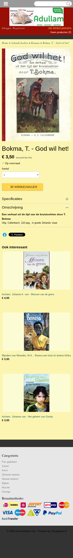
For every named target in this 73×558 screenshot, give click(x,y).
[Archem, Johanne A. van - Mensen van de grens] (36, 270)
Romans (35, 43)
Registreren (19, 28)
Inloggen (6, 28)
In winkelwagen (23, 186)
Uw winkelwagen (59, 28)
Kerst (5, 470)
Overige (6, 491)
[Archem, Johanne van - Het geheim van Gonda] (36, 393)
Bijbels (5, 483)
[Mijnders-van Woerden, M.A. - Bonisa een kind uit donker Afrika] (36, 332)
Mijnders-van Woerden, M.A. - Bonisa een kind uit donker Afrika (36, 355)
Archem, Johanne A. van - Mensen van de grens (28, 294)
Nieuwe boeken (10, 479)
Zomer (5, 466)
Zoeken (67, 4)
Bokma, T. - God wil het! (56, 43)
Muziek (6, 487)
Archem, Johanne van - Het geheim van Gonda (27, 416)
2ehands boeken (19, 43)
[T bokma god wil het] (36, 95)
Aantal (5, 168)
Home (5, 43)
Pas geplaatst (9, 461)
